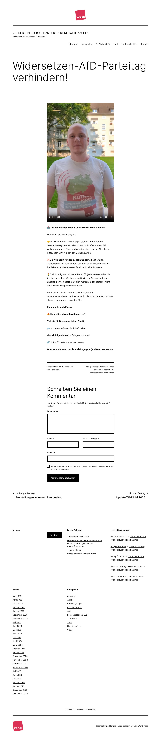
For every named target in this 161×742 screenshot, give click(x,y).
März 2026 (18, 603)
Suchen (16, 530)
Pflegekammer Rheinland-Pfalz (81, 554)
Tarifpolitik (72, 618)
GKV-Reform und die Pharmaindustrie (84, 540)
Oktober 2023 (19, 663)
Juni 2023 (17, 675)
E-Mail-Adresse (91, 439)
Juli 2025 (17, 622)
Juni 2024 (17, 633)
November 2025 (20, 618)
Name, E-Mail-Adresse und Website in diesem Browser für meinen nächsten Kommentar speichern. (82, 467)
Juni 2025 (17, 626)
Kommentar (53, 411)
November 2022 (20, 694)
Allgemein (104, 367)
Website (51, 452)
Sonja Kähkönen (118, 546)
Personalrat (87, 44)
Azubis (70, 600)
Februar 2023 (19, 682)
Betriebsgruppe (74, 603)
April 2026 (17, 600)
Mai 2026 (17, 596)
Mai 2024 (17, 637)
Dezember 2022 (20, 690)
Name (50, 439)
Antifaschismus (96, 373)
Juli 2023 (17, 671)
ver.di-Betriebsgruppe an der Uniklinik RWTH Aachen (51, 33)
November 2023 (20, 660)
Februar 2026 (19, 607)
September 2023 (20, 667)
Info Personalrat (74, 607)
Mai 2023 (17, 679)
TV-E (115, 44)
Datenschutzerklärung (106, 726)
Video (111, 367)
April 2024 (17, 641)
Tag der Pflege (74, 550)
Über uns (73, 44)
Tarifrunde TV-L (129, 44)
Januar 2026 (18, 611)
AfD (111, 370)
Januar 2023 (18, 686)
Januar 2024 (18, 652)
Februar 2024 (19, 649)
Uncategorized (74, 626)
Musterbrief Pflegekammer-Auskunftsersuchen (80, 544)
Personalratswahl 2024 (78, 615)
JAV (69, 611)
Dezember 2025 (20, 615)
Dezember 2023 (20, 656)
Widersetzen (109, 373)
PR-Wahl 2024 (103, 44)
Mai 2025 (17, 630)
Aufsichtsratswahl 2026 (78, 536)
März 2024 (18, 645)
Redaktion (55, 370)
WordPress (143, 726)
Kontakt (144, 44)
